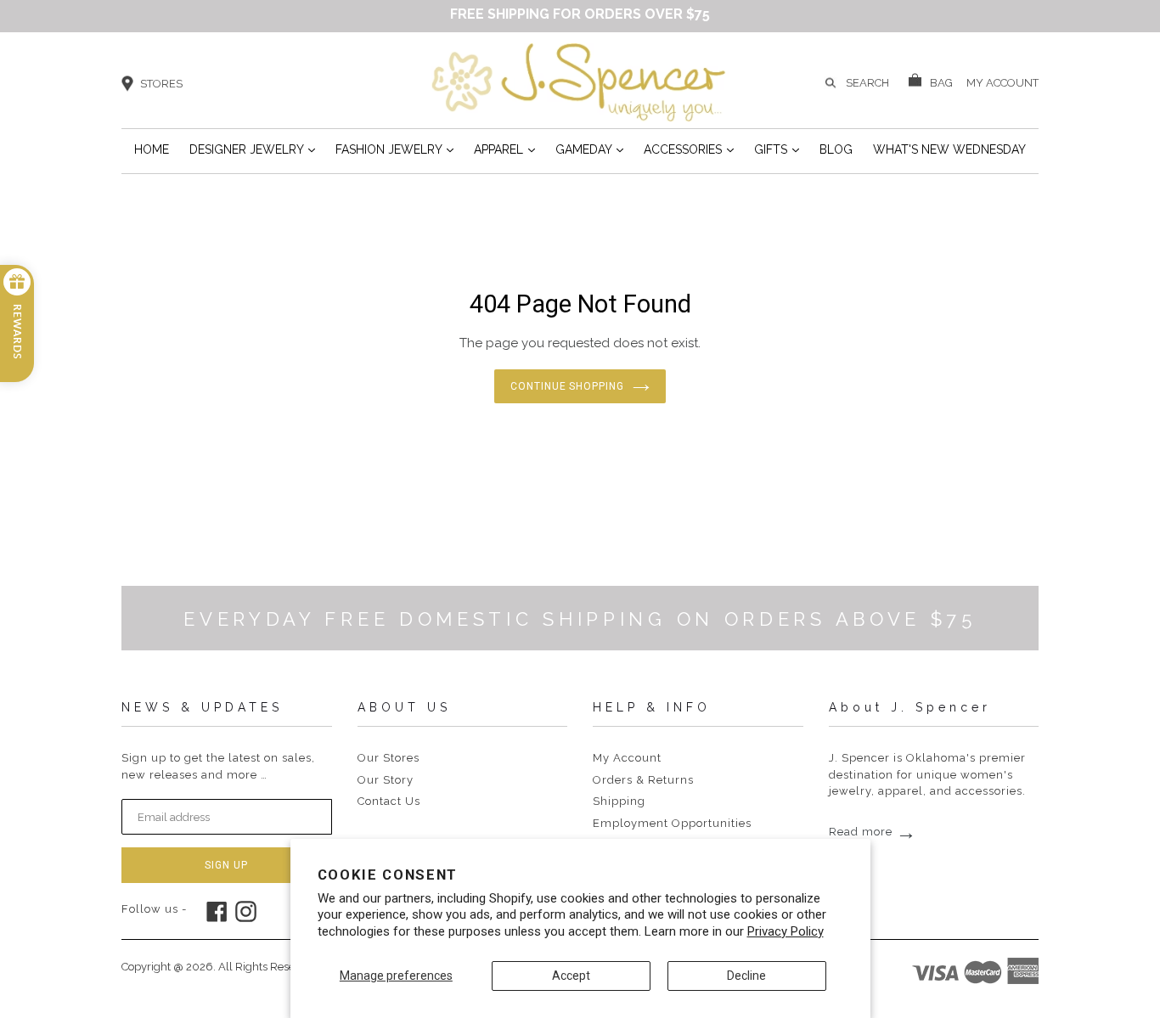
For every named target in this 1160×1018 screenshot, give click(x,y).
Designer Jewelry (252, 149)
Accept (571, 975)
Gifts (776, 149)
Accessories (689, 149)
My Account (627, 757)
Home (151, 149)
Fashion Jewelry (394, 149)
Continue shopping (567, 386)
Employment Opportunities (672, 823)
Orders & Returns (643, 779)
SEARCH (867, 82)
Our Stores (389, 757)
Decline (746, 975)
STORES (161, 83)
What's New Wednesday (949, 149)
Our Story (386, 779)
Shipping (619, 801)
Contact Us (389, 801)
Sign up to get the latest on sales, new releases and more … (218, 766)
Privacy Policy (785, 931)
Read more (873, 831)
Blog (836, 149)
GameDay (589, 149)
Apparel (504, 149)
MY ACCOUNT (1002, 81)
